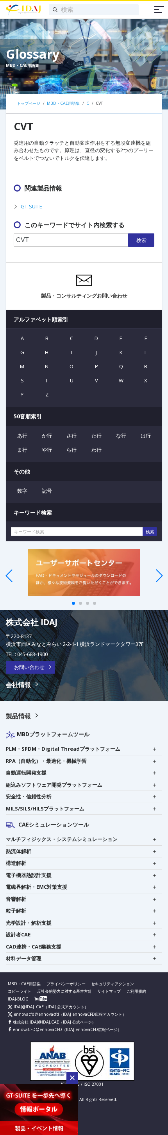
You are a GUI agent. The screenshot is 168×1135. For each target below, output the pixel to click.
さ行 (71, 435)
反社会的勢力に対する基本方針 (64, 991)
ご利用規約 (136, 991)
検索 (141, 240)
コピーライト (19, 991)
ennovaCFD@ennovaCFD (37, 1029)
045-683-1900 (32, 654)
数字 (22, 490)
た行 (96, 435)
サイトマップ (109, 991)
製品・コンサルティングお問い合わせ (84, 295)
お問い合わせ (29, 667)
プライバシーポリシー (66, 983)
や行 (47, 449)
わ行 (96, 449)
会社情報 (18, 684)
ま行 (22, 449)
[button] (72, 1078)
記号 (47, 490)
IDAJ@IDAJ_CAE (28, 1006)
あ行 (22, 435)
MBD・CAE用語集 (24, 983)
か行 (47, 435)
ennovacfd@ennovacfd (36, 1014)
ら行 (71, 449)
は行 (146, 435)
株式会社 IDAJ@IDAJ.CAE (35, 1022)
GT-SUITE (31, 206)
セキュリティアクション (112, 983)
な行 (121, 435)
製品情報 (18, 716)
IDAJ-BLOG (18, 999)
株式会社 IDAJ (31, 622)
